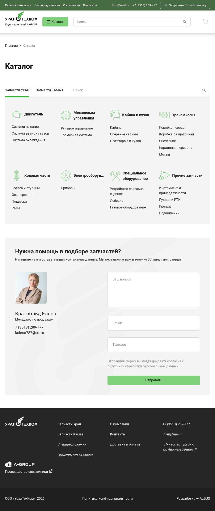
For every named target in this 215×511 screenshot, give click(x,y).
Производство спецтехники (26, 472)
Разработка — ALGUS (193, 499)
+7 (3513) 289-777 (144, 5)
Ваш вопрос (122, 279)
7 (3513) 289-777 (29, 327)
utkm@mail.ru (120, 5)
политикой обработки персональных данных (143, 366)
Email (117, 323)
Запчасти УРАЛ (17, 90)
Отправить (153, 380)
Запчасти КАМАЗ (49, 90)
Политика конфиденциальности (107, 499)
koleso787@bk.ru (29, 332)
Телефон (119, 345)
